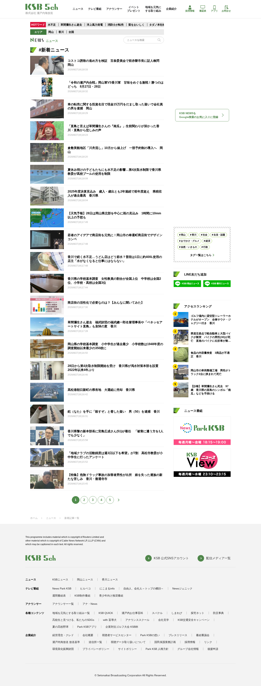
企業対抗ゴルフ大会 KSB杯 (121, 626)
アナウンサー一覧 (63, 603)
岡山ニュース (85, 579)
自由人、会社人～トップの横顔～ (143, 588)
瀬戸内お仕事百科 (132, 612)
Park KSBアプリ (87, 626)
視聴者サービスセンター (116, 635)
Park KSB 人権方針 (157, 648)
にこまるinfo (107, 588)
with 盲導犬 (110, 619)
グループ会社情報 (188, 648)
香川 (61, 31)
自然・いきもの (189, 247)
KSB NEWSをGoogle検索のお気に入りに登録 (198, 115)
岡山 (51, 31)
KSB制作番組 (82, 595)
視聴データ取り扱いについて (128, 642)
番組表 (202, 11)
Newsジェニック (182, 588)
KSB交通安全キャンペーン (194, 619)
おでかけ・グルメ (190, 241)
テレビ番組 (94, 8)
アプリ (214, 11)
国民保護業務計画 (165, 642)
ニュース (78, 8)
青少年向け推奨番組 (111, 595)
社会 (205, 234)
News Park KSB (61, 588)
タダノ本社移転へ (160, 24)
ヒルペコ (85, 588)
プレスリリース (178, 635)
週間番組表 (59, 595)
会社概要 (88, 635)
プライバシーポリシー (96, 648)
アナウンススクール (137, 619)
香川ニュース (110, 579)
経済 (208, 241)
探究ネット (197, 612)
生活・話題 (219, 234)
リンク (208, 642)
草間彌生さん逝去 (71, 24)
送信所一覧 (95, 642)
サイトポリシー (127, 648)
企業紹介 (171, 8)
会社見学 (163, 619)
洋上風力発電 (95, 24)
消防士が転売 (116, 24)
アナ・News (90, 603)
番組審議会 (202, 635)
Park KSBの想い (150, 635)
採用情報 (190, 11)
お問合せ (226, 11)
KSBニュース (60, 579)
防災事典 (218, 612)
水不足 (52, 24)
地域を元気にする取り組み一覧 (71, 612)
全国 (71, 31)
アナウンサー (114, 8)
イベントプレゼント (133, 9)
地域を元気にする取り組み (153, 9)
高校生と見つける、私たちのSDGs (73, 619)
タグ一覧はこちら (201, 255)
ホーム (34, 518)
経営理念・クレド (63, 635)
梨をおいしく (136, 24)
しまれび (176, 612)
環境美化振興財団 (63, 648)
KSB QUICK (106, 612)
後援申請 (213, 648)
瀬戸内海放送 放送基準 (66, 642)
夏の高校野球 (60, 626)
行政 (205, 247)
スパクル (157, 612)
